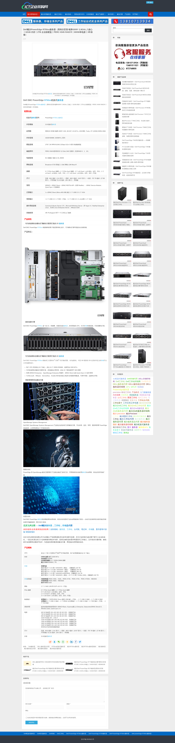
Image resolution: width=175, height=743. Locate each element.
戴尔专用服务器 (46, 14)
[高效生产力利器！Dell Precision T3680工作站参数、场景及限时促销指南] (117, 135)
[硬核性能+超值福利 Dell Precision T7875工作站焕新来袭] (117, 115)
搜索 (114, 28)
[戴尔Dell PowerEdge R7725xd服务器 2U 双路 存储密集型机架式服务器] (122, 362)
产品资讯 (127, 14)
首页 (24, 14)
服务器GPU (143, 427)
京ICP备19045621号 (87, 739)
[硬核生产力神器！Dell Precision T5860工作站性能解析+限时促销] (117, 128)
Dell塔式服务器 (42, 733)
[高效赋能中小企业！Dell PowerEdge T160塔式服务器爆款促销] (117, 154)
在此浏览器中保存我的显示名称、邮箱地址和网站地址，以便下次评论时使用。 (52, 717)
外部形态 (125, 400)
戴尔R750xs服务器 (73, 646)
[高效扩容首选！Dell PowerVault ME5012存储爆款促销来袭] (117, 96)
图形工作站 (132, 397)
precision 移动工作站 (122, 392)
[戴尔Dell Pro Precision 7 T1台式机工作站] (122, 200)
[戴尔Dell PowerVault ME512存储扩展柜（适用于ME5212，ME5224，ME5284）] (122, 241)
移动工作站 (118, 433)
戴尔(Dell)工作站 (120, 405)
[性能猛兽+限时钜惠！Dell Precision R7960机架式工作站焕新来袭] (117, 109)
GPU (128, 387)
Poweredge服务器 (121, 389)
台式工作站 (122, 397)
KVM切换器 (90, 14)
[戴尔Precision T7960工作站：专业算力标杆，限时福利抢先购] (117, 122)
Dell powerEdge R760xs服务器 (141, 733)
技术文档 (111, 14)
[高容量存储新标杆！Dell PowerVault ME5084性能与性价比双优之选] (117, 83)
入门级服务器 (145, 392)
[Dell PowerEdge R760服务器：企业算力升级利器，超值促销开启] (117, 174)
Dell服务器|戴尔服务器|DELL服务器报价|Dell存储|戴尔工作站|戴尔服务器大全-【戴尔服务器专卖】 (35, 5)
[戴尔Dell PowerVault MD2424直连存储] (142, 322)
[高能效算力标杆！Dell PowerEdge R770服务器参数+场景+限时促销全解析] (117, 102)
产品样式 (135, 392)
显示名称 (28, 704)
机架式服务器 (127, 430)
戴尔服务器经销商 (125, 424)
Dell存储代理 (132, 379)
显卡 (129, 427)
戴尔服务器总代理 (30, 648)
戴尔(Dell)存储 (145, 403)
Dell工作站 (120, 381)
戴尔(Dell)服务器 (137, 408)
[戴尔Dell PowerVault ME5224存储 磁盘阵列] (122, 261)
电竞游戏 (146, 430)
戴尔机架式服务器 (55, 648)
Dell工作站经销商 (133, 381)
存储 (86, 326)
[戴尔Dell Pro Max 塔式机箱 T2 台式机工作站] (142, 200)
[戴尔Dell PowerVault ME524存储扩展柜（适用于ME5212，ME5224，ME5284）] (142, 220)
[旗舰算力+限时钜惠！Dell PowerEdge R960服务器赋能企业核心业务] (117, 167)
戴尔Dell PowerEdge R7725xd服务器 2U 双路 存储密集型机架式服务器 (122, 367)
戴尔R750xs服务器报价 (88, 646)
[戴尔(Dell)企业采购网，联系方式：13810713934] (132, 23)
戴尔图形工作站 (126, 416)
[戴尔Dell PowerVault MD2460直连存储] (122, 322)
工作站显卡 (117, 403)
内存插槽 (116, 395)
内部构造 (124, 395)
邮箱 (68, 704)
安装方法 (133, 400)
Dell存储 (51, 733)
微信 (150, 2)
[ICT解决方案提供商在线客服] (132, 71)
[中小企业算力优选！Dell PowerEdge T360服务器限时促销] (117, 148)
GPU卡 (134, 387)
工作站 (57, 525)
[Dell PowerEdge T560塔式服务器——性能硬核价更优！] (117, 141)
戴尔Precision (131, 414)
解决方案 (120, 14)
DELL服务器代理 (120, 384)
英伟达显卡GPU (79, 14)
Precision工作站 (136, 390)
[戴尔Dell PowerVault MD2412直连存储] (122, 342)
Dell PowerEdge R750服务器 (98, 733)
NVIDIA (141, 387)
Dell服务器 (31, 646)
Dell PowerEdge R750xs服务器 (119, 733)
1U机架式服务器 (119, 379)
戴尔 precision (119, 414)
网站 (26, 710)
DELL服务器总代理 (43, 646)
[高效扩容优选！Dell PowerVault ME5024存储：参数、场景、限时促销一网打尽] (117, 89)
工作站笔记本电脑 (130, 403)
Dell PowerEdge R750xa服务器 (76, 733)
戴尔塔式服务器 (139, 416)
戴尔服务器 (102, 646)
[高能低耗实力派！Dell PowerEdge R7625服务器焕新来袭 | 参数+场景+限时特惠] (117, 161)
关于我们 (135, 14)
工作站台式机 (143, 400)
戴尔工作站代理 (127, 419)
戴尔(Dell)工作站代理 (137, 406)
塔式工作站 (142, 397)
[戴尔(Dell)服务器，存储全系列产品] (43, 23)
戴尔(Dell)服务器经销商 (139, 411)
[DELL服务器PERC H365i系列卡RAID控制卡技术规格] (27, 663)
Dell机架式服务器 (29, 733)
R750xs (47, 100)
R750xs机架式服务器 (58, 646)
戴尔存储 (68, 14)
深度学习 (137, 430)
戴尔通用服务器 (32, 14)
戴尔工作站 (58, 14)
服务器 (50, 93)
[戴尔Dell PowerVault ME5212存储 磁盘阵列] (142, 261)
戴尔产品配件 (100, 14)
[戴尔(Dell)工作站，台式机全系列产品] (88, 23)
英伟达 (126, 433)
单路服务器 (133, 395)
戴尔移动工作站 (119, 427)
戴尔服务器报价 (43, 648)
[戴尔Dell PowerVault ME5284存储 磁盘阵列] (142, 241)
